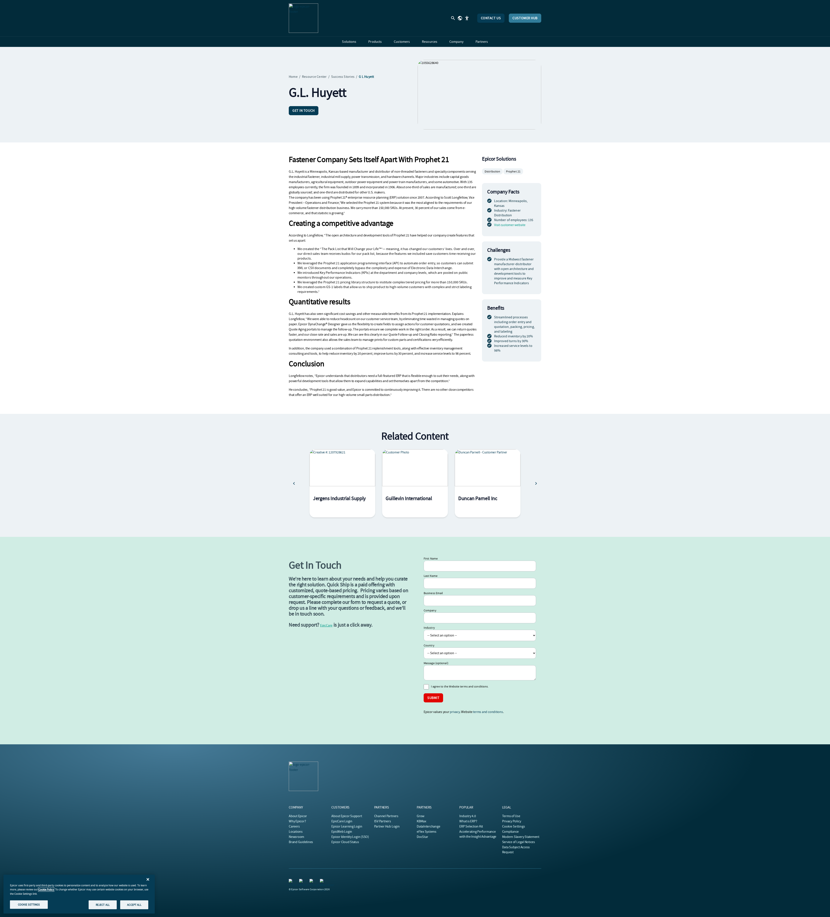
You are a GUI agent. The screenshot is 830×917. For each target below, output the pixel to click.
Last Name (430, 576)
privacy (455, 712)
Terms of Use (511, 816)
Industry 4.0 (467, 816)
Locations (296, 831)
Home (293, 77)
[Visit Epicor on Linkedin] (291, 881)
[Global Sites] (459, 18)
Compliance (510, 831)
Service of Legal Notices (518, 842)
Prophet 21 (513, 171)
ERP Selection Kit (471, 826)
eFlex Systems (426, 831)
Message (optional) (436, 663)
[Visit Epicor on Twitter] (301, 881)
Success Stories (343, 77)
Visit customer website (509, 225)
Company (430, 610)
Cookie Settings (513, 826)
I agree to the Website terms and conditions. (459, 686)
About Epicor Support (346, 816)
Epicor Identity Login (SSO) (350, 837)
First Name (431, 558)
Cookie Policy (46, 889)
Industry (429, 628)
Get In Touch (303, 110)
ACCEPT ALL (134, 904)
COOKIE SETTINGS (29, 904)
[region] (79, 894)
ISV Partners (382, 821)
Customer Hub (525, 18)
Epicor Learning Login (346, 826)
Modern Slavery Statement (520, 837)
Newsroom (296, 837)
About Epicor (298, 816)
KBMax (421, 821)
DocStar (422, 837)
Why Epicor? (297, 821)
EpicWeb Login (341, 831)
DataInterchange (428, 826)
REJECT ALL (103, 904)
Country (429, 645)
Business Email (433, 593)
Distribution (492, 171)
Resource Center (314, 77)
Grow (420, 816)
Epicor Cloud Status (345, 842)
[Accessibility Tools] (466, 18)
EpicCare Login (341, 821)
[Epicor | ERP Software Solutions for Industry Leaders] (303, 18)
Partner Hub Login (387, 826)
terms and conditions (488, 712)
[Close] (148, 879)
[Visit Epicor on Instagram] (312, 881)
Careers (294, 826)
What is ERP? (468, 821)
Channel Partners (386, 816)
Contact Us (491, 18)
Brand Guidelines (301, 842)
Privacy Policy (511, 821)
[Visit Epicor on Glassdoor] (322, 881)
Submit (433, 698)
